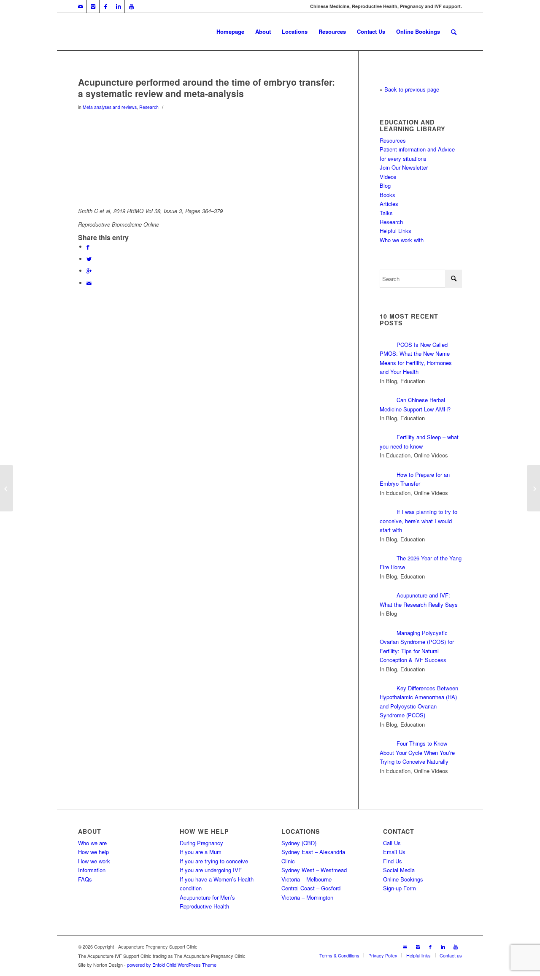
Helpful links (418, 955)
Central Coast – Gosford (310, 888)
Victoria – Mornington (307, 897)
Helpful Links (395, 231)
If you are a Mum (200, 852)
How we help (93, 852)
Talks (386, 213)
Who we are (92, 843)
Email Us (394, 852)
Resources (393, 140)
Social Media (399, 870)
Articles (389, 204)
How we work (94, 861)
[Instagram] (93, 6)
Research (149, 107)
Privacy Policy (382, 955)
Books (387, 195)
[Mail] (80, 6)
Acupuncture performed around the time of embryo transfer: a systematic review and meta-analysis (206, 88)
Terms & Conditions (339, 955)
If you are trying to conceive (214, 861)
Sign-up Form (399, 888)
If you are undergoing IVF (211, 870)
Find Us (392, 861)
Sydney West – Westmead (314, 870)
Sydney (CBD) (298, 843)
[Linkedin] (118, 6)
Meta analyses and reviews (110, 107)
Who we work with (402, 240)
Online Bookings (403, 879)
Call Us (392, 843)
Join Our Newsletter (404, 167)
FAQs (85, 879)
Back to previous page (411, 89)
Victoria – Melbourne (306, 879)
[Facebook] (106, 6)
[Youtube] (131, 6)
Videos (388, 177)
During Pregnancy (201, 843)
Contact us (451, 955)
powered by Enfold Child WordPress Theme (171, 964)
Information (91, 870)
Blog (385, 185)
